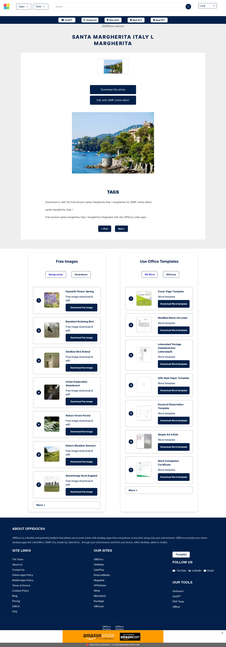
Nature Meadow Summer (81, 445)
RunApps (99, 601)
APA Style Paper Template (173, 378)
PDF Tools (178, 601)
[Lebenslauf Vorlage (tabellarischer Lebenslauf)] (145, 361)
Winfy (97, 590)
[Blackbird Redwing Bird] (53, 336)
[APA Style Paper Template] (145, 391)
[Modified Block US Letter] (145, 331)
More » (40, 505)
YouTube (181, 570)
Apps (21, 6)
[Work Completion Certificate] (145, 476)
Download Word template (173, 303)
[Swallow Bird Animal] (53, 366)
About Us (17, 564)
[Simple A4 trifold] (145, 448)
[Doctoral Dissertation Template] (145, 419)
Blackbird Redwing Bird (80, 321)
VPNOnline (100, 585)
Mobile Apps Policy (22, 580)
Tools (38, 6)
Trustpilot (181, 554)
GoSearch (178, 591)
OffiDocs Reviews (106, 627)
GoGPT (176, 596)
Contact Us (18, 570)
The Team (17, 559)
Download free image (81, 307)
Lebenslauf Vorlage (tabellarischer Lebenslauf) (169, 348)
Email (210, 570)
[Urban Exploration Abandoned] (53, 398)
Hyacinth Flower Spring (80, 291)
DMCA (16, 606)
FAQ (14, 611)
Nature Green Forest (78, 415)
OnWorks (99, 564)
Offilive (176, 607)
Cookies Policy (20, 590)
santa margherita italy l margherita (113, 40)
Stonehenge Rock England (81, 475)
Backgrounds (56, 274)
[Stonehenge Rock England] (53, 491)
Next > (121, 228)
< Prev (104, 228)
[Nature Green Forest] (53, 430)
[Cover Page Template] (145, 304)
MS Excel (171, 274)
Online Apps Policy (22, 575)
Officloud (98, 606)
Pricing (16, 601)
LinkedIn (196, 570)
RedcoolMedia (102, 575)
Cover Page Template (171, 291)
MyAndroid (100, 596)
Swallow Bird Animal (78, 351)
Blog (14, 596)
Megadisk (99, 580)
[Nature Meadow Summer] (53, 460)
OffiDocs (98, 559)
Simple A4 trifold (168, 434)
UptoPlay (99, 570)
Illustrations (81, 274)
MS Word (150, 274)
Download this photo (113, 89)
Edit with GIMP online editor (113, 100)
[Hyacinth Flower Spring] (53, 306)
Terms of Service (21, 585)
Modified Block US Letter (173, 317)
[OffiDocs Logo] (7, 7)
